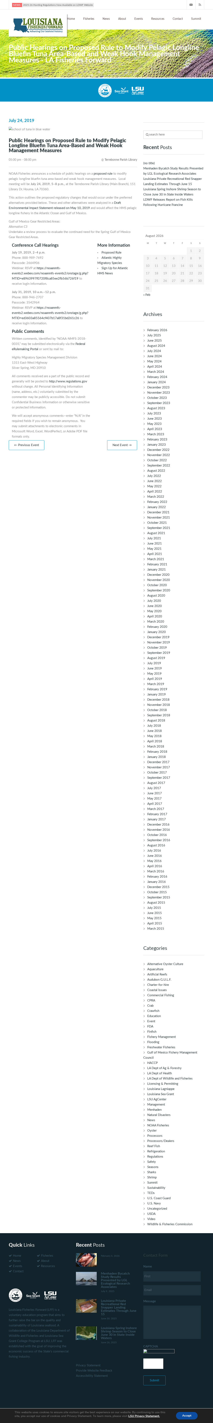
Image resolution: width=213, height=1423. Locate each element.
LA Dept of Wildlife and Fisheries (170, 1078)
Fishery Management (161, 1037)
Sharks (151, 1172)
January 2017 (156, 819)
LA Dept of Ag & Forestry (164, 1068)
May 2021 (154, 548)
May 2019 (154, 673)
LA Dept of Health (159, 1073)
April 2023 (154, 429)
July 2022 (154, 476)
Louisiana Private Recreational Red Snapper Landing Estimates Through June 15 (118, 1307)
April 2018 (154, 741)
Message (149, 1301)
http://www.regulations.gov (68, 381)
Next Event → (122, 445)
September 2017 (158, 777)
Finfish (151, 1031)
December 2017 (158, 762)
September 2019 (158, 652)
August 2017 (156, 783)
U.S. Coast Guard (159, 1198)
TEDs (151, 1193)
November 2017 (158, 767)
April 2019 (154, 678)
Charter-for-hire (158, 984)
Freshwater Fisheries (161, 1047)
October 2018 (157, 710)
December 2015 (158, 887)
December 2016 (158, 824)
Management (156, 1104)
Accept (186, 1416)
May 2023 (154, 423)
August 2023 (156, 408)
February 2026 (157, 330)
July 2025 (154, 335)
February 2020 (157, 626)
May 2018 (154, 736)
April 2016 (154, 866)
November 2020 (158, 580)
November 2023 (158, 392)
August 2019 (156, 658)
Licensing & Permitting (162, 1083)
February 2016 (157, 876)
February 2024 (157, 377)
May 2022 (154, 486)
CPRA (151, 1000)
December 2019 (158, 637)
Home (71, 18)
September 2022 (158, 465)
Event (151, 1021)
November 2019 (158, 642)
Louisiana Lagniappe (161, 1089)
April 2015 (154, 923)
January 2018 (156, 757)
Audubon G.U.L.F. (159, 979)
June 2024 (154, 356)
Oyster (152, 1130)
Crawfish (153, 1011)
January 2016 (156, 881)
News (106, 18)
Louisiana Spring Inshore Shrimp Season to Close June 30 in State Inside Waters (119, 1333)
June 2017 (154, 793)
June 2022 (154, 481)
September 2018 (158, 715)
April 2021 (154, 554)
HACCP (152, 1063)
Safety (151, 1161)
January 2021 (156, 569)
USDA (151, 1213)
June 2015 (154, 913)
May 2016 (154, 861)
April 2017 (154, 803)
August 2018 (156, 720)
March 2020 (155, 621)
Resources (157, 18)
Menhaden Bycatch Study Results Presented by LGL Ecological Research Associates (115, 1280)
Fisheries (88, 18)
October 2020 (157, 585)
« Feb (146, 294)
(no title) (149, 163)
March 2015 (155, 928)
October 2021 (157, 522)
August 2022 (156, 470)
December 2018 (158, 699)
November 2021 (158, 517)
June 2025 (154, 340)
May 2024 (154, 361)
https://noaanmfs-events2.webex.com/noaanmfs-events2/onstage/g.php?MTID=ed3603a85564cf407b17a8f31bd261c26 (50, 313)
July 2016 (154, 850)
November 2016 (158, 829)
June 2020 (154, 606)
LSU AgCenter (156, 1099)
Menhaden (154, 1109)
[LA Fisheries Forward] (38, 25)
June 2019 (154, 668)
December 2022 (158, 450)
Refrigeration (156, 1151)
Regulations (155, 1156)
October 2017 (157, 772)
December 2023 (158, 387)
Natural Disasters (159, 1115)
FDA (150, 1026)
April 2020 (154, 616)
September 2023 (158, 403)
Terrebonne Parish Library (121, 159)
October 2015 (157, 892)
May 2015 (154, 918)
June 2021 (154, 543)
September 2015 (158, 897)
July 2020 (154, 600)
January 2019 (156, 694)
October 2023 (157, 397)
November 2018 (158, 705)
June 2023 (154, 418)
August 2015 (156, 902)
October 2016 (157, 835)
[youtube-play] (191, 4)
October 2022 (157, 460)
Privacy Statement (88, 1365)
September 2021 (158, 528)
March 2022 (155, 496)
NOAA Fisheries (158, 1125)
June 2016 (154, 855)
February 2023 (157, 439)
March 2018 (155, 746)
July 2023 (154, 413)
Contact (178, 18)
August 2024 (156, 345)
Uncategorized (157, 1208)
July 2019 (154, 663)
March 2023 (155, 434)
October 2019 (157, 647)
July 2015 (154, 907)
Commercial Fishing (160, 995)
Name (147, 1266)
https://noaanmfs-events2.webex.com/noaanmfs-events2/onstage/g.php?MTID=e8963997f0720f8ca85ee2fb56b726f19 (50, 273)
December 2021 (158, 512)
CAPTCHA (150, 1346)
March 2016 (155, 871)
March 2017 (155, 809)
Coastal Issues (157, 990)
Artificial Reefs (157, 974)
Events (138, 18)
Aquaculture (155, 969)
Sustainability (156, 1187)
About (122, 18)
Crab (150, 1005)
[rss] (200, 4)
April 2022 (154, 491)
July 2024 (154, 351)
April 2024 (154, 366)
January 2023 (156, 444)
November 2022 (158, 455)
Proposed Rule (111, 252)
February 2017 (157, 814)
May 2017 (154, 798)
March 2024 (155, 371)
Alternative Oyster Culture (165, 964)
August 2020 (156, 595)
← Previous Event (26, 445)
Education (154, 1016)
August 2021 (156, 533)
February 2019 (157, 689)
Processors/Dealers (160, 1141)
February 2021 (157, 564)
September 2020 (158, 590)
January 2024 (156, 382)
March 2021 (155, 559)
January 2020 (156, 632)
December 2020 (158, 574)
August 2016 (156, 845)
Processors (154, 1135)
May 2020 (154, 611)
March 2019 (155, 684)
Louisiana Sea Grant (160, 1094)
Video (151, 1219)
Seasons (153, 1167)
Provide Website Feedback (94, 1370)
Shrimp (152, 1177)
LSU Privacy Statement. (144, 1416)
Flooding (153, 1042)
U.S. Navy (154, 1203)
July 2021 (154, 538)
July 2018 (154, 725)
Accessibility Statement (92, 1375)
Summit (196, 18)
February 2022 (157, 502)
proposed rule (103, 173)
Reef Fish (153, 1146)
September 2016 (158, 840)
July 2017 (154, 788)
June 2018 (154, 731)
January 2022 (156, 507)
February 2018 (157, 751)
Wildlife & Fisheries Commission (169, 1224)
